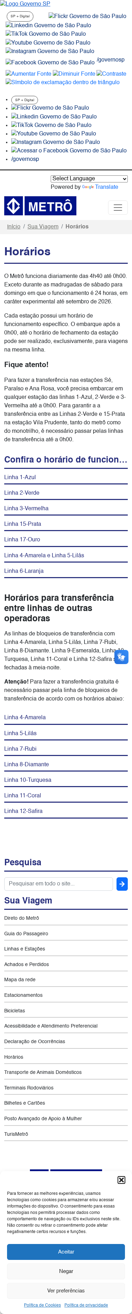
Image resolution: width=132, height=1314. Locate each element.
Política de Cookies (42, 1305)
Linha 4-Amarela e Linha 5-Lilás (44, 556)
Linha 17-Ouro (22, 540)
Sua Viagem (42, 227)
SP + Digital (20, 16)
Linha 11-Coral (22, 796)
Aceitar (66, 1252)
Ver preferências (66, 1290)
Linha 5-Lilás (20, 734)
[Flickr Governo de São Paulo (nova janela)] (87, 16)
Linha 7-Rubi (20, 749)
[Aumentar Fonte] (28, 74)
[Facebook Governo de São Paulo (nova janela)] (50, 63)
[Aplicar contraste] (111, 74)
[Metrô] (40, 205)
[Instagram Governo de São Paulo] (50, 51)
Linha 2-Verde (21, 493)
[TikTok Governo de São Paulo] (51, 125)
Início (13, 227)
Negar (66, 1271)
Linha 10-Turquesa (27, 780)
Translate (106, 187)
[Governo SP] (25, 4)
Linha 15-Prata (22, 524)
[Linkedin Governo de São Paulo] (54, 117)
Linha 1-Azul (20, 478)
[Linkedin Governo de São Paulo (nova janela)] (48, 26)
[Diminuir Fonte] (74, 74)
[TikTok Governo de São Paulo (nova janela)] (46, 34)
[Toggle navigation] (118, 207)
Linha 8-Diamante (26, 765)
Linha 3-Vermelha (26, 509)
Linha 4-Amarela (25, 718)
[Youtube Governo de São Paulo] (53, 134)
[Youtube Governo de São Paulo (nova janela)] (48, 43)
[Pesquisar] (122, 884)
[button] (121, 1180)
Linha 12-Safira (23, 811)
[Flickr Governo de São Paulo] (50, 108)
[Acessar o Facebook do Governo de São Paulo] (69, 151)
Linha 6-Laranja (24, 571)
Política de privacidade (86, 1305)
